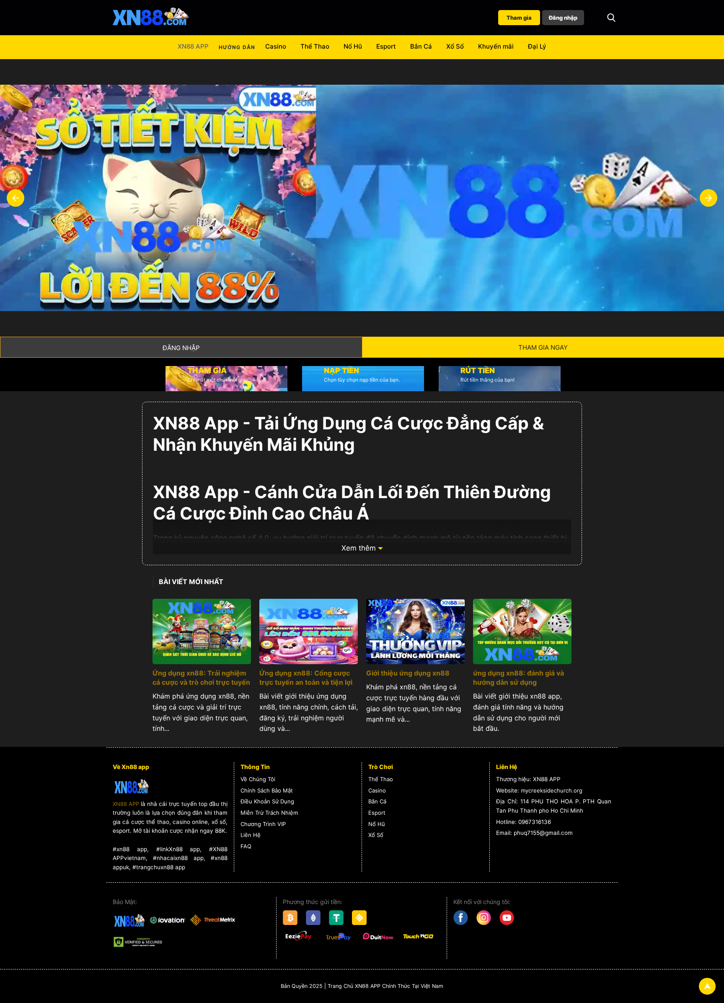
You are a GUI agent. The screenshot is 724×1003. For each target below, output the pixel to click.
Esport (386, 46)
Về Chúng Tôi (257, 779)
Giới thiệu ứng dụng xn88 (408, 673)
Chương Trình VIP (263, 824)
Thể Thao (314, 46)
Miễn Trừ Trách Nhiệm (269, 812)
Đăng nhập (563, 17)
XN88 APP (193, 46)
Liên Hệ (250, 835)
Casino (275, 46)
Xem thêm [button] (358, 548)
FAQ (245, 846)
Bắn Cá (421, 46)
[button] (611, 17)
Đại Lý (537, 46)
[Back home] (150, 17)
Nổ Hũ (353, 46)
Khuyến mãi (496, 46)
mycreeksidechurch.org (551, 790)
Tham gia (519, 17)
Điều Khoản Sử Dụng (267, 801)
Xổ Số (455, 46)
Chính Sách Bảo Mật (266, 790)
